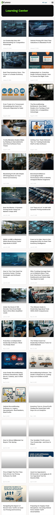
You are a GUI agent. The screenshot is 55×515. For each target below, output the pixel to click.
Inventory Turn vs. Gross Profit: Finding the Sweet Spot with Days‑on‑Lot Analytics (41, 408)
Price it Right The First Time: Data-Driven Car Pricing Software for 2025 (13, 474)
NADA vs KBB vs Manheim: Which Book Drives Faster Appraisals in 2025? (12, 241)
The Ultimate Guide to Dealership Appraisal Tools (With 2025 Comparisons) (39, 309)
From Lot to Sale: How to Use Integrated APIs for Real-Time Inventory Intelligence (40, 241)
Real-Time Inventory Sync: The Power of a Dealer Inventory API (14, 74)
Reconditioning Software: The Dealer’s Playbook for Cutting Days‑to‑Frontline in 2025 (40, 374)
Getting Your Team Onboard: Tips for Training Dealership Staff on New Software (40, 142)
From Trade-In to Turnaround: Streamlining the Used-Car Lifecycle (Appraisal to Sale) (13, 106)
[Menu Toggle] (52, 2)
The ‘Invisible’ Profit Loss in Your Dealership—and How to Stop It (40, 442)
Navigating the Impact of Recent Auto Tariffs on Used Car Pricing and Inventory (13, 508)
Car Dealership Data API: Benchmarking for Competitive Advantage (14, 42)
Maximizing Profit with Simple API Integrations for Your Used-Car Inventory (13, 176)
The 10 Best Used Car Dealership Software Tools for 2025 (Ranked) (40, 343)
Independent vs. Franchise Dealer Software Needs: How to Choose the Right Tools (40, 74)
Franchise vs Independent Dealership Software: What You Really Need (12, 343)
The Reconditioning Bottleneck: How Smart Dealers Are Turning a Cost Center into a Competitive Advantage (39, 108)
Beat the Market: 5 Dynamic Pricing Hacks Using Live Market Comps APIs (12, 209)
